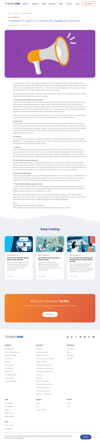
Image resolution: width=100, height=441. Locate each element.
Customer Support (41, 410)
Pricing (44, 4)
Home (9, 13)
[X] (76, 337)
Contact (69, 4)
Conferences (39, 349)
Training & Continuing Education (44, 368)
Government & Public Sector (43, 394)
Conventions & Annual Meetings (44, 371)
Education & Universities (42, 381)
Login (77, 4)
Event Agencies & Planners (43, 391)
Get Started (88, 4)
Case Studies (70, 355)
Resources (52, 4)
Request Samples (9, 416)
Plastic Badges (9, 406)
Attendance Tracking (10, 355)
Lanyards (7, 410)
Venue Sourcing (9, 378)
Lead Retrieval (8, 358)
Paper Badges (8, 403)
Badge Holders (9, 413)
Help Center (70, 349)
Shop (60, 4)
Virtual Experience (10, 365)
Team (37, 406)
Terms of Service (9, 425)
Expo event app (63, 199)
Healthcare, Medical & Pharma (44, 384)
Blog (68, 352)
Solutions (35, 4)
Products (25, 4)
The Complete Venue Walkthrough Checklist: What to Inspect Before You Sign (81, 259)
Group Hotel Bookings (11, 381)
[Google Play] (72, 337)
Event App (7, 362)
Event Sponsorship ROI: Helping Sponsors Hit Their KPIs (18, 258)
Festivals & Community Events (44, 365)
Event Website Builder (11, 375)
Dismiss (85, 437)
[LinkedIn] (93, 337)
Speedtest (69, 358)
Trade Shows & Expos (42, 352)
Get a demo (50, 314)
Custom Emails (9, 371)
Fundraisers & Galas (41, 362)
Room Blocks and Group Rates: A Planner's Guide (49, 258)
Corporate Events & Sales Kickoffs (45, 358)
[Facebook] (80, 337)
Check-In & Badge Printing (12, 352)
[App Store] (68, 337)
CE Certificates (9, 368)
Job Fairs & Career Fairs (42, 355)
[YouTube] (85, 337)
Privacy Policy (8, 428)
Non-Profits (39, 378)
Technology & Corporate (42, 387)
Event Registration (10, 349)
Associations (39, 375)
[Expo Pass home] (12, 3)
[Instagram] (89, 337)
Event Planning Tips (26, 13)
